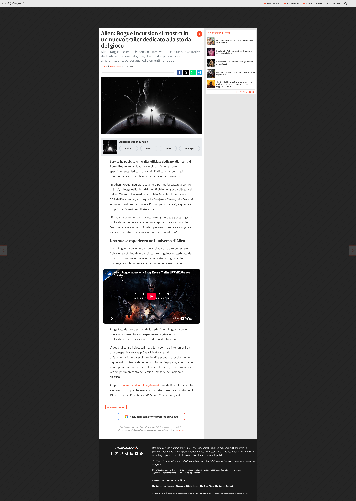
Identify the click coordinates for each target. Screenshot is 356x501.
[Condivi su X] (186, 72)
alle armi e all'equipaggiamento (140, 385)
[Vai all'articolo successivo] (3, 250)
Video (319, 3)
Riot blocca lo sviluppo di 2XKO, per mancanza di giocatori (235, 73)
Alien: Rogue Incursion (133, 142)
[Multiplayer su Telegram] (126, 453)
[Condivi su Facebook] (179, 72)
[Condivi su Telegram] (199, 72)
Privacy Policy (178, 469)
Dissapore (180, 486)
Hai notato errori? (116, 407)
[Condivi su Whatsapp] (193, 72)
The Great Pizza (207, 486)
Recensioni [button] (293, 3)
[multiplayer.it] (126, 447)
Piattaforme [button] (274, 3)
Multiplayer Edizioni (224, 486)
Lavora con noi (235, 469)
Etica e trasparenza (212, 469)
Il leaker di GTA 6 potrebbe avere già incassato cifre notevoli (235, 62)
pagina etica (179, 430)
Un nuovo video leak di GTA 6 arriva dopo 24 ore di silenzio (234, 41)
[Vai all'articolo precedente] (352, 250)
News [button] (309, 3)
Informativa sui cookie (161, 469)
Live (327, 3)
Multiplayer (157, 486)
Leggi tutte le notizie (245, 92)
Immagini (189, 148)
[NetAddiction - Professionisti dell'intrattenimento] (175, 480)
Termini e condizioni (194, 469)
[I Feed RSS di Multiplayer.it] (141, 453)
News (148, 148)
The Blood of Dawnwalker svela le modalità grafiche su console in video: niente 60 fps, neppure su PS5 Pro (234, 84)
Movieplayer (169, 486)
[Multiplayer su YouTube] (136, 453)
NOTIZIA (104, 66)
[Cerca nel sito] (346, 3)
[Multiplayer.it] (13, 3)
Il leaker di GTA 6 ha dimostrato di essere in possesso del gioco (234, 52)
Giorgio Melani (115, 66)
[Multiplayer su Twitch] (131, 453)
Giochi (337, 3)
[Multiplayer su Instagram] (121, 453)
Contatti (224, 469)
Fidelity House (192, 486)
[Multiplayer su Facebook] (111, 453)
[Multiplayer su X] (116, 453)
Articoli (128, 148)
